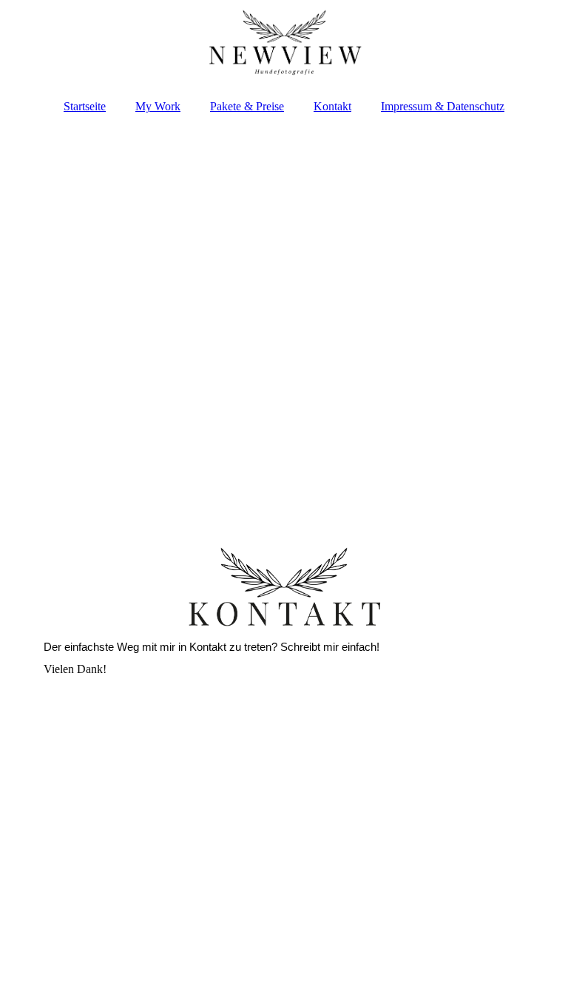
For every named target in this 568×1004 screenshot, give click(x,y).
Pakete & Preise (247, 106)
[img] (284, 44)
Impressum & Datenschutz (442, 106)
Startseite (85, 106)
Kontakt (332, 106)
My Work (157, 106)
